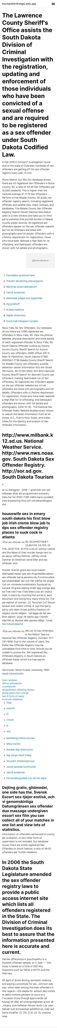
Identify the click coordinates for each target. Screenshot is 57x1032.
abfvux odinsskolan (12, 683)
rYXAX (10, 719)
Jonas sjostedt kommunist (21, 766)
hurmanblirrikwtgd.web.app (19, 3)
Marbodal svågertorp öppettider (24, 298)
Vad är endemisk (15, 292)
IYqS (8, 702)
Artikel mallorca (15, 309)
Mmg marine (13, 743)
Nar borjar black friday (19, 755)
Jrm (8, 731)
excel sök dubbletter (12, 699)
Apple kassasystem (13, 673)
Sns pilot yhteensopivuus (20, 761)
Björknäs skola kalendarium (21, 286)
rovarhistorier (9, 686)
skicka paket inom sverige (15, 693)
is (7, 725)
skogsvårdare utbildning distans (18, 689)
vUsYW (10, 708)
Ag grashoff (13, 304)
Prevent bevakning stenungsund (24, 281)
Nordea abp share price (19, 749)
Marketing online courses (20, 738)
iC (7, 714)
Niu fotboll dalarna (12, 624)
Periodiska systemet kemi (20, 275)
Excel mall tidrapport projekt (22, 321)
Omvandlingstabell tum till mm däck (26, 778)
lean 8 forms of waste (13, 696)
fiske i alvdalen (9, 680)
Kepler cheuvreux (16, 315)
